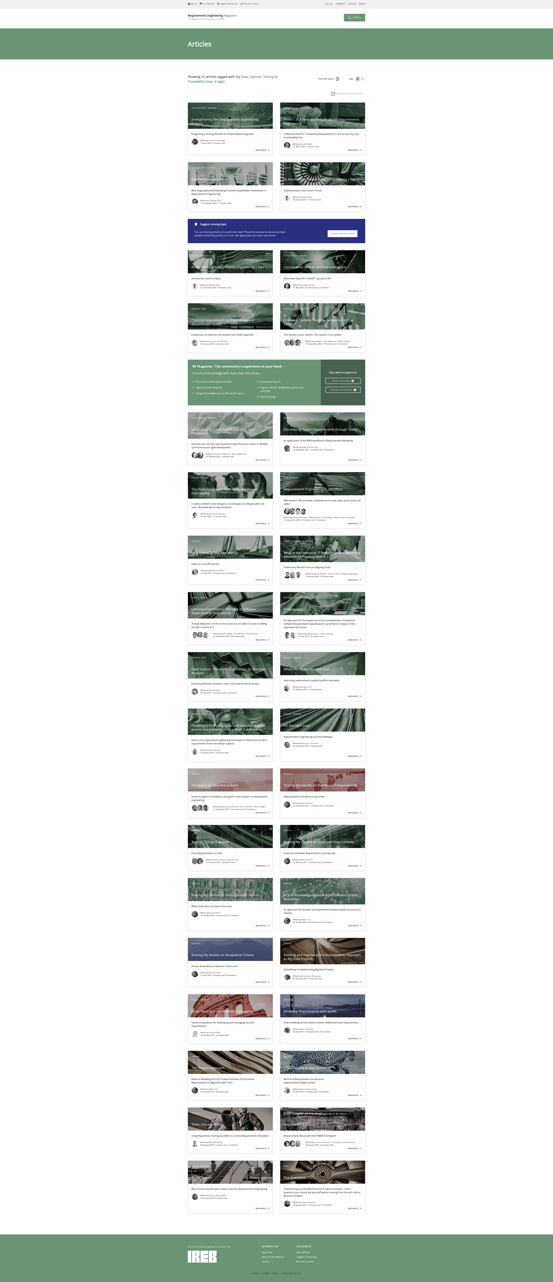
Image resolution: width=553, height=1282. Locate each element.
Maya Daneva (315, 517)
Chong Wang (327, 517)
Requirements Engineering (212, 17)
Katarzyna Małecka (217, 514)
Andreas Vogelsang (349, 574)
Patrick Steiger (259, 806)
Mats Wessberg (215, 1142)
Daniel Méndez (320, 574)
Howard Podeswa (308, 1202)
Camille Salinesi (308, 285)
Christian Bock (215, 200)
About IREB (267, 1252)
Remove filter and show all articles (349, 93)
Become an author (305, 1261)
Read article (261, 150)
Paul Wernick (239, 633)
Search (362, 4)
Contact (265, 1261)
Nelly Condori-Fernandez (344, 517)
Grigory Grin (306, 687)
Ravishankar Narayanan (311, 976)
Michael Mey (306, 197)
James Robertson (239, 454)
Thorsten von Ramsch (218, 341)
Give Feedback (303, 1252)
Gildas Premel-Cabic (310, 447)
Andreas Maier (313, 634)
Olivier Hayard (344, 341)
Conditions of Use (291, 1273)
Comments (340, 4)
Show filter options (326, 79)
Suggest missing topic (342, 233)
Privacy (275, 1273)
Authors (352, 4)
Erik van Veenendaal (217, 1195)
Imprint (265, 1273)
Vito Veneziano (252, 633)
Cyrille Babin (306, 144)
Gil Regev (318, 341)
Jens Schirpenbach (309, 1089)
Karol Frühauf (307, 803)
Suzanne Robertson (222, 454)
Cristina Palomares (322, 1142)
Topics (356, 17)
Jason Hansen (215, 750)
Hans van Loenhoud (309, 743)
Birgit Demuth (232, 860)
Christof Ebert (215, 1032)
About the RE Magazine (273, 1257)
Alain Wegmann (330, 341)
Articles (329, 4)
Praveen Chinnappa (217, 140)
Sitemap (256, 1273)
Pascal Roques (307, 1029)
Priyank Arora (215, 690)
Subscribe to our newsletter (341, 390)
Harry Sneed (220, 860)
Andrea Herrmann (300, 517)
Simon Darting (327, 634)
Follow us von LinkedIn (341, 381)
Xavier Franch (334, 574)
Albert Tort (305, 919)
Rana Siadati (227, 633)
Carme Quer (337, 1142)
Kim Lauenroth (246, 806)
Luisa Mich (219, 570)
